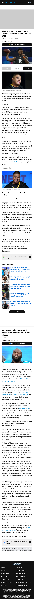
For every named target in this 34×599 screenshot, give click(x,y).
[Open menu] (2, 2)
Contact (3, 570)
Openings (19, 567)
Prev (6, 68)
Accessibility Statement (23, 582)
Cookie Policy (20, 579)
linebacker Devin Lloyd (21, 395)
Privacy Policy (20, 576)
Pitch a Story (5, 576)
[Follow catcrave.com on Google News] (30, 257)
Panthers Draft (10, 317)
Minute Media (9, 589)
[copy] (11, 42)
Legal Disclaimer (6, 582)
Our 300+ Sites (20, 570)
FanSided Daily (20, 573)
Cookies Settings (21, 585)
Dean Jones (6, 38)
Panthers (17, 162)
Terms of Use (5, 579)
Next (27, 68)
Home (3, 317)
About (3, 567)
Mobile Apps (5, 573)
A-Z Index (4, 585)
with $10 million (24, 408)
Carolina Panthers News (12, 555)
